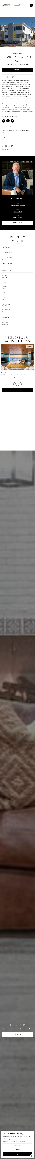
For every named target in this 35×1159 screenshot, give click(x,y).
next (20, 384)
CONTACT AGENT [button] (17, 222)
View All (17, 390)
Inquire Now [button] (17, 69)
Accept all (17, 1154)
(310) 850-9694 (18, 211)
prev (15, 384)
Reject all (17, 1145)
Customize (17, 1149)
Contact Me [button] (17, 1034)
